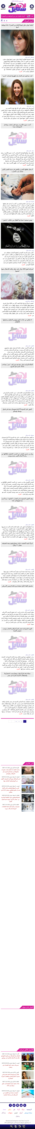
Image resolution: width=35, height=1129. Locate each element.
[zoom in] (2, 20)
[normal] (4, 20)
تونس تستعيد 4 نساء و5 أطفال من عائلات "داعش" (17, 220)
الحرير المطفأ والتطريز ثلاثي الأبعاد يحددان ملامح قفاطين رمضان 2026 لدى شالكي (10, 790)
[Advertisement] (17, 743)
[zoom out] (7, 20)
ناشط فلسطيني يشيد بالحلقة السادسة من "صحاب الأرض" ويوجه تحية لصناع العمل (10, 799)
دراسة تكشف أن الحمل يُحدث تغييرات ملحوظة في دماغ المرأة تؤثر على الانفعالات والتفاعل (10, 771)
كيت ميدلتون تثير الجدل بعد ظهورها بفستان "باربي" (17, 76)
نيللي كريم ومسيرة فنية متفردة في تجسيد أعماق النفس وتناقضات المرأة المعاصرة (11, 1076)
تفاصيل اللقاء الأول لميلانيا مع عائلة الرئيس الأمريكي (17, 586)
